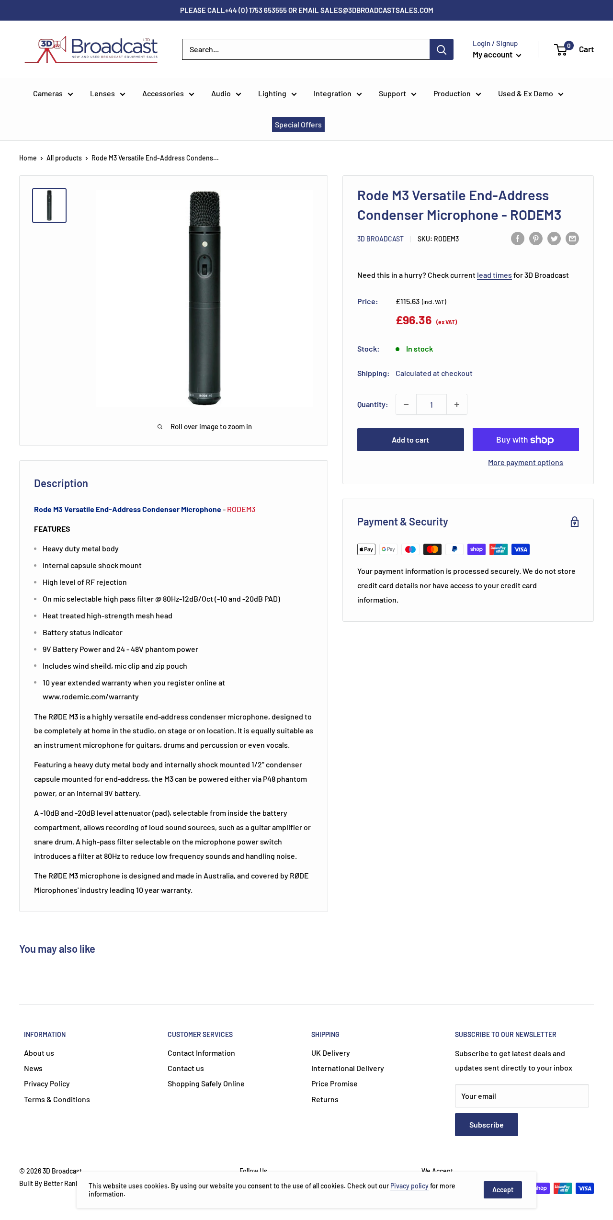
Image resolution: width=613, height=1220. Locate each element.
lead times (494, 274)
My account (493, 54)
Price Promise (334, 1083)
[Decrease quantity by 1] (406, 405)
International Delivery (347, 1067)
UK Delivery (330, 1052)
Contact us (186, 1067)
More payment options (525, 462)
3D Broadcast (380, 239)
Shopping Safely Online (206, 1083)
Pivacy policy (409, 1186)
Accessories (163, 93)
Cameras (48, 93)
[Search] (442, 49)
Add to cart (410, 440)
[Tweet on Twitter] (554, 237)
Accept (502, 1190)
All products (64, 158)
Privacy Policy (47, 1083)
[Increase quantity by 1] (457, 405)
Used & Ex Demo (525, 93)
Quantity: (372, 404)
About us (39, 1052)
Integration (333, 93)
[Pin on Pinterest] (536, 237)
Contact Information (201, 1052)
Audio (221, 93)
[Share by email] (572, 237)
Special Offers (298, 124)
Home (28, 158)
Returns (325, 1099)
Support (392, 93)
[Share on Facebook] (517, 237)
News (33, 1067)
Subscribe (486, 1124)
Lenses (102, 93)
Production (452, 93)
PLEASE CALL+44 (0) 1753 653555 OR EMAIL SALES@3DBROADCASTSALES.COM (306, 10)
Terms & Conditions (57, 1099)
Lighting (272, 93)
